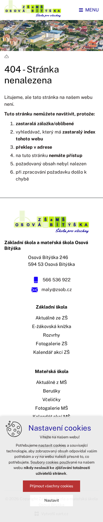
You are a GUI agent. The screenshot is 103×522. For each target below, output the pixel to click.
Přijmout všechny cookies (51, 486)
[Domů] (8, 56)
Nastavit (51, 500)
